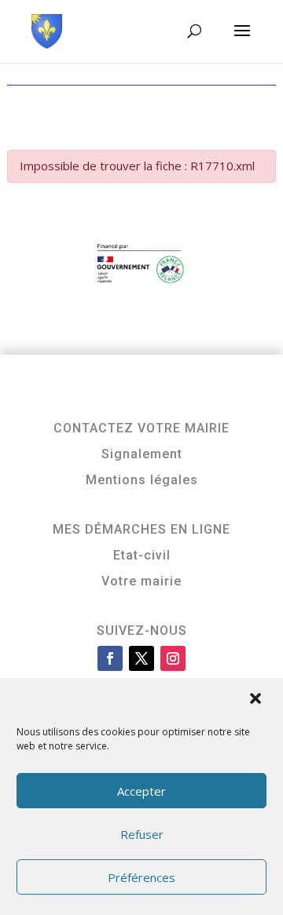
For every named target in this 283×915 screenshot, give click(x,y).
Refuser (142, 834)
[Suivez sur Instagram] (173, 658)
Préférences (141, 877)
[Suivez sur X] (141, 658)
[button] (257, 700)
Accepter (141, 791)
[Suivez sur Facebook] (110, 658)
